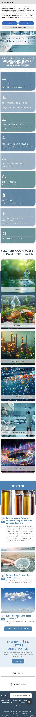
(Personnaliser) (21, 716)
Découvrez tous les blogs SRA (18, 629)
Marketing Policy (30, 716)
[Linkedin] (16, 705)
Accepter (26, 23)
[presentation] (2, 683)
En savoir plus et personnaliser (18, 27)
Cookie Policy (13, 716)
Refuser (10, 23)
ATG (10, 711)
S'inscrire (18, 661)
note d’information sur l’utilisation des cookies (14, 12)
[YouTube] (19, 705)
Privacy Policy (5, 716)
